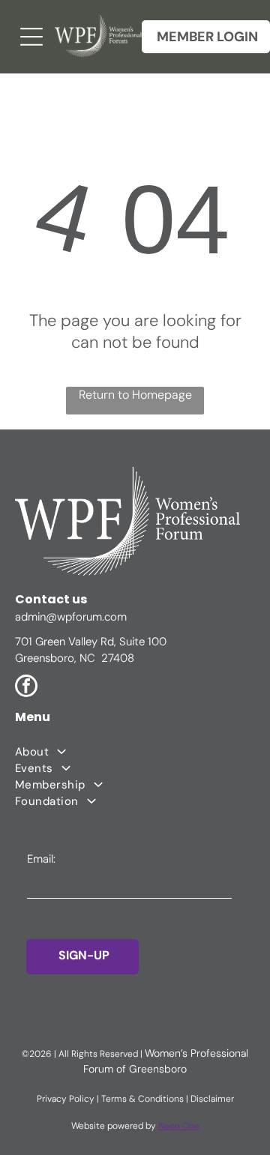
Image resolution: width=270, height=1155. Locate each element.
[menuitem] (135, 752)
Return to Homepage (135, 394)
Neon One (179, 1126)
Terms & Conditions (142, 1099)
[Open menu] (31, 36)
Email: (41, 858)
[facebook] (26, 688)
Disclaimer (212, 1099)
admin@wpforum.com (71, 616)
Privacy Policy (65, 1099)
